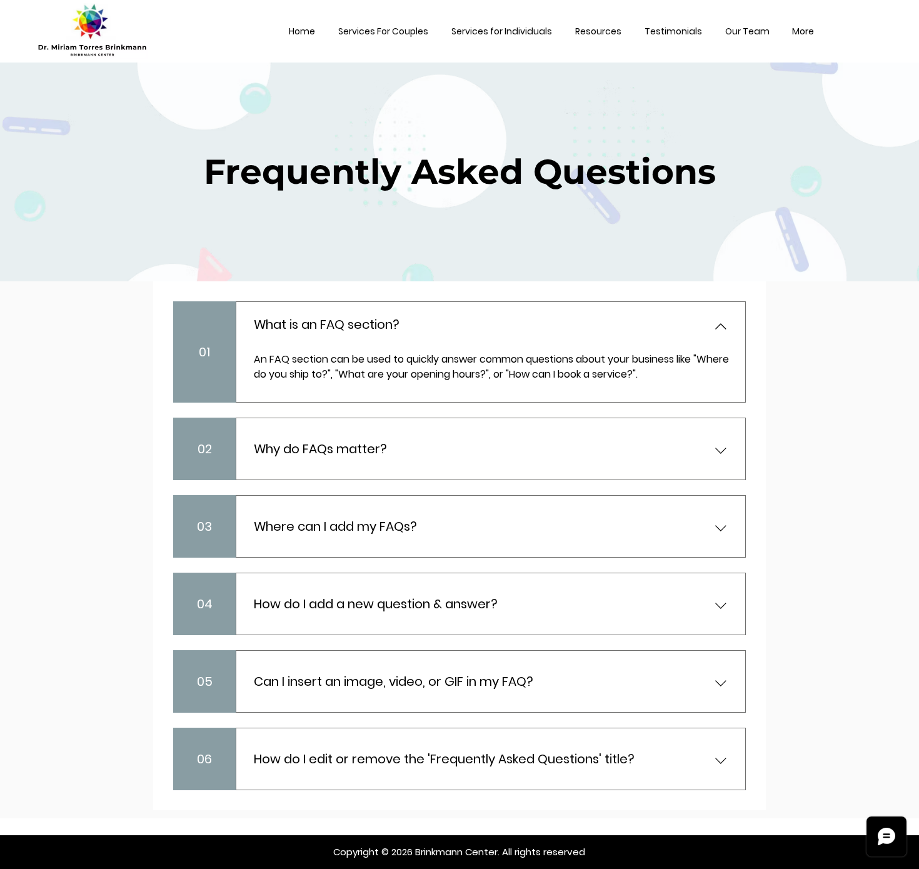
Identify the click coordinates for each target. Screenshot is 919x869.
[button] (382, 31)
